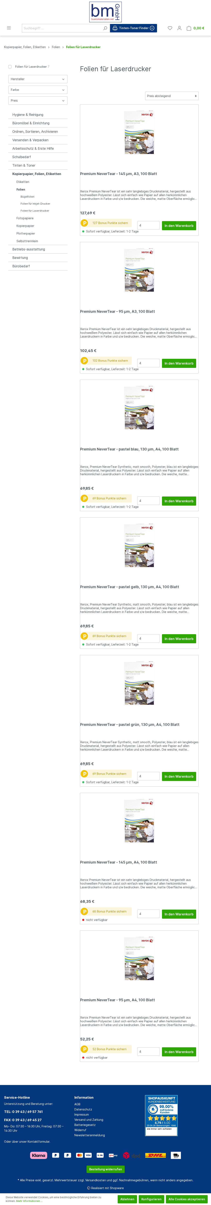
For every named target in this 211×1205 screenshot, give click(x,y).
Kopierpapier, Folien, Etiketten (36, 174)
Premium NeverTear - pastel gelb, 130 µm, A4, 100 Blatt (129, 587)
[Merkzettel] (170, 28)
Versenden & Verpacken (30, 140)
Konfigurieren (151, 1199)
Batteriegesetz (85, 1125)
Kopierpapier (25, 225)
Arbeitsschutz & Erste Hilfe (33, 148)
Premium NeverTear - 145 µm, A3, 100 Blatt (118, 174)
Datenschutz (83, 1109)
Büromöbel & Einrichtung (30, 123)
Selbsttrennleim (27, 241)
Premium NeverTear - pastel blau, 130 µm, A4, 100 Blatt (129, 449)
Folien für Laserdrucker (32, 66)
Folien (20, 189)
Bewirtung (20, 258)
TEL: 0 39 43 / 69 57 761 (23, 1112)
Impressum (81, 1114)
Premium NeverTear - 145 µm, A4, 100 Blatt (118, 862)
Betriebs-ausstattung (28, 249)
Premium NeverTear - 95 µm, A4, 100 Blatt (117, 1000)
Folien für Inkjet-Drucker (35, 203)
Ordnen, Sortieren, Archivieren (35, 131)
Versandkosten (95, 1180)
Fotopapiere (25, 218)
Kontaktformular (38, 1141)
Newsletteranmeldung (89, 1135)
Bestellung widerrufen (105, 1169)
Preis (14, 100)
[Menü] (9, 28)
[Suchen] (105, 28)
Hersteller (18, 79)
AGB (77, 1104)
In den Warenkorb (179, 226)
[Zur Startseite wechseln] (105, 12)
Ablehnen (127, 1199)
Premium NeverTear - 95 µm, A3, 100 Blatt (117, 311)
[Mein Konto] (179, 28)
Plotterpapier (25, 233)
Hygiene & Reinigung (27, 115)
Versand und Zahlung (88, 1119)
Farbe (15, 89)
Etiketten (22, 182)
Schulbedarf (21, 157)
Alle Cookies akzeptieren (187, 1199)
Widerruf (80, 1130)
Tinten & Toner (23, 165)
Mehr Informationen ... (29, 1201)
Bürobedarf (21, 266)
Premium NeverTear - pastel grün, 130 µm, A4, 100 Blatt (129, 724)
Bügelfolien (27, 196)
